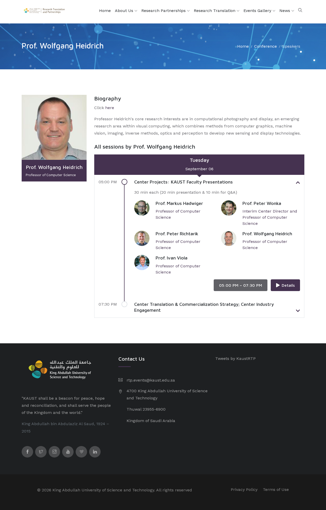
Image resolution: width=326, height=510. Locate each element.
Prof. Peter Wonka (261, 203)
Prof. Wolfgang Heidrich (267, 233)
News (285, 10)
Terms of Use (276, 489)
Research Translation (215, 10)
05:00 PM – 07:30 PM (240, 285)
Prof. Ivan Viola (171, 257)
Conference (265, 46)
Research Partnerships (164, 10)
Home (105, 10)
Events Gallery (258, 10)
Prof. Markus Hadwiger (179, 203)
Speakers (291, 46)
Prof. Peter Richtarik (177, 233)
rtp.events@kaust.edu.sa (151, 380)
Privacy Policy (244, 489)
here (109, 107)
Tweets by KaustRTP (235, 358)
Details (288, 285)
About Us (124, 10)
